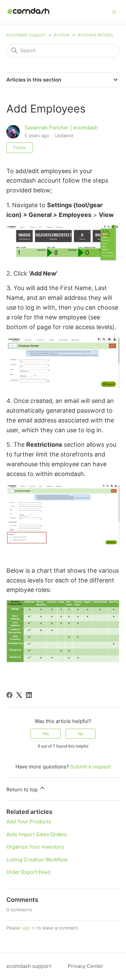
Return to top (22, 789)
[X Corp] (19, 695)
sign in (28, 927)
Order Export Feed (28, 872)
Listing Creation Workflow (37, 859)
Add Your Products (28, 821)
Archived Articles (95, 34)
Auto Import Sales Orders (36, 834)
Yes (45, 733)
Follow (19, 147)
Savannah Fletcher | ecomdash (61, 127)
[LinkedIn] (29, 695)
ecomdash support (26, 34)
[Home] (28, 15)
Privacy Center (85, 966)
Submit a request (90, 766)
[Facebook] (9, 695)
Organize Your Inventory (35, 847)
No (80, 733)
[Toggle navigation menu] (114, 11)
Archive (62, 34)
